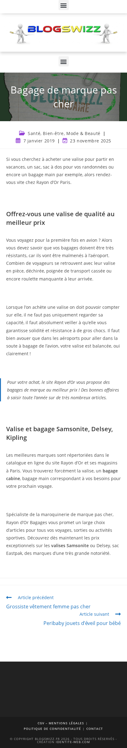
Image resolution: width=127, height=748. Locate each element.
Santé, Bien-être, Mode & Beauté (64, 133)
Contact (94, 728)
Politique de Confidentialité (52, 728)
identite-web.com (73, 742)
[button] (64, 5)
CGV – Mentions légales (61, 723)
